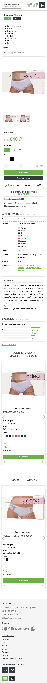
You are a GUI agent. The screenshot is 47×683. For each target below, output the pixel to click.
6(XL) (20, 150)
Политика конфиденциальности (14, 659)
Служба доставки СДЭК (14, 199)
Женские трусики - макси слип (30, 265)
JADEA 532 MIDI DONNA (13, 412)
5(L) (13, 150)
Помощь (5, 652)
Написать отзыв (9, 345)
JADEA (21, 250)
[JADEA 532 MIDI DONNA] (23, 383)
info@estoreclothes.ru (13, 618)
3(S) (6, 150)
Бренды (21, 270)
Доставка (5, 639)
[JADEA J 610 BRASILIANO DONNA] (23, 507)
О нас (4, 649)
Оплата (5, 643)
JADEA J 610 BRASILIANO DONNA (17, 536)
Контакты (5, 646)
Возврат (5, 655)
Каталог (21, 268)
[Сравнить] (37, 166)
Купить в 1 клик (23, 178)
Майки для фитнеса (33, 268)
